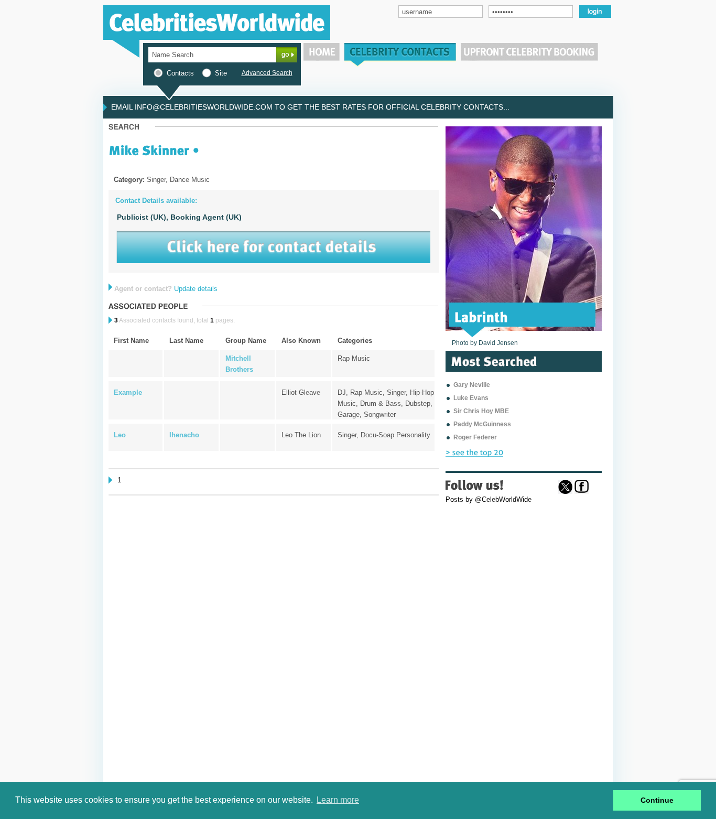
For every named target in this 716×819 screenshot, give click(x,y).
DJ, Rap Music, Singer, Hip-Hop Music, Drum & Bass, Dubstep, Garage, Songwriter (386, 403)
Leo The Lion (301, 435)
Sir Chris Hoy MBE (481, 411)
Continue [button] (657, 800)
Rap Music (354, 358)
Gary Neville (471, 385)
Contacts (180, 73)
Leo (120, 435)
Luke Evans (471, 398)
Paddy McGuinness (482, 424)
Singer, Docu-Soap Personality (384, 435)
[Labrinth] (481, 316)
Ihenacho (184, 435)
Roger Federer (475, 437)
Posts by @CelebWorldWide (488, 499)
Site (221, 73)
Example (128, 392)
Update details (196, 289)
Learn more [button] (338, 799)
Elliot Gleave (300, 392)
